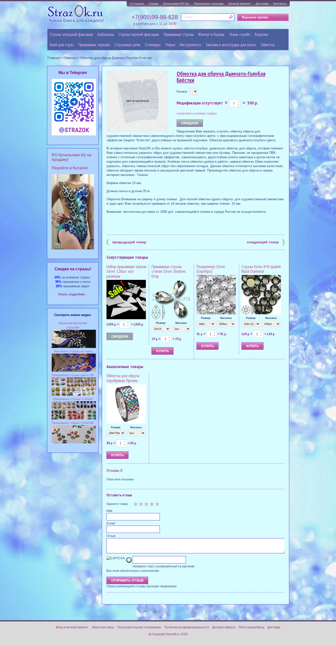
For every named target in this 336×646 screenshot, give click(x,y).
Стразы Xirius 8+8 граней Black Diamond (261, 269)
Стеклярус (153, 44)
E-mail (111, 523)
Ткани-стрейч (239, 34)
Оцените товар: (117, 504)
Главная (53, 58)
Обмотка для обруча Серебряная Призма (123, 378)
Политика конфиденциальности (186, 627)
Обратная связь (103, 627)
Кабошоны (106, 34)
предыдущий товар (126, 241)
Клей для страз (62, 44)
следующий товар (266, 241)
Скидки (153, 3)
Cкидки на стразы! (73, 269)
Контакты (280, 3)
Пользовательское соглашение (139, 627)
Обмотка (268, 44)
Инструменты (190, 44)
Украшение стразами (209, 3)
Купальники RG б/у (176, 3)
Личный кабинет (239, 3)
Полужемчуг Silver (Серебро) (211, 269)
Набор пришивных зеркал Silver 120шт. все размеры (126, 271)
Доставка (262, 3)
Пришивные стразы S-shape (73, 399)
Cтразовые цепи (127, 44)
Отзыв (111, 536)
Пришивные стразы (179, 34)
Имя (109, 511)
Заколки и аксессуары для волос (231, 44)
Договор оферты (224, 627)
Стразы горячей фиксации (139, 34)
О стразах (137, 3)
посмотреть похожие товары (197, 113)
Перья (170, 44)
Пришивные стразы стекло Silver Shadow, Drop (169, 271)
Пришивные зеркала (94, 44)
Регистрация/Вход (251, 627)
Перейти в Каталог (70, 168)
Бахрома (261, 34)
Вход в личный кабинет (72, 627)
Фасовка (181, 322)
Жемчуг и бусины (211, 34)
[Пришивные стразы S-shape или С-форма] (74, 418)
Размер (182, 91)
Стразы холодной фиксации (71, 34)
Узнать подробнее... (73, 294)
